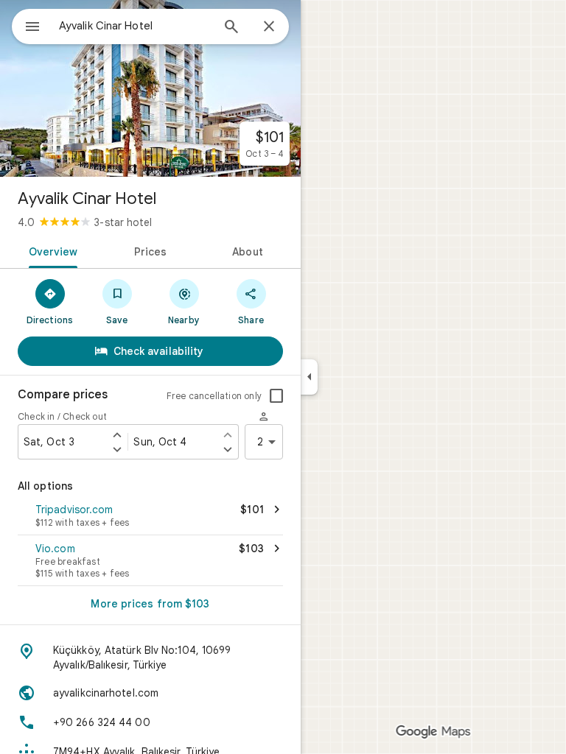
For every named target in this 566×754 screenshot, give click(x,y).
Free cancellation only (214, 395)
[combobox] (135, 26)
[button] (150, 517)
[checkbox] (276, 396)
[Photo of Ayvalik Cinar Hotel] (150, 88)
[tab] (50, 250)
